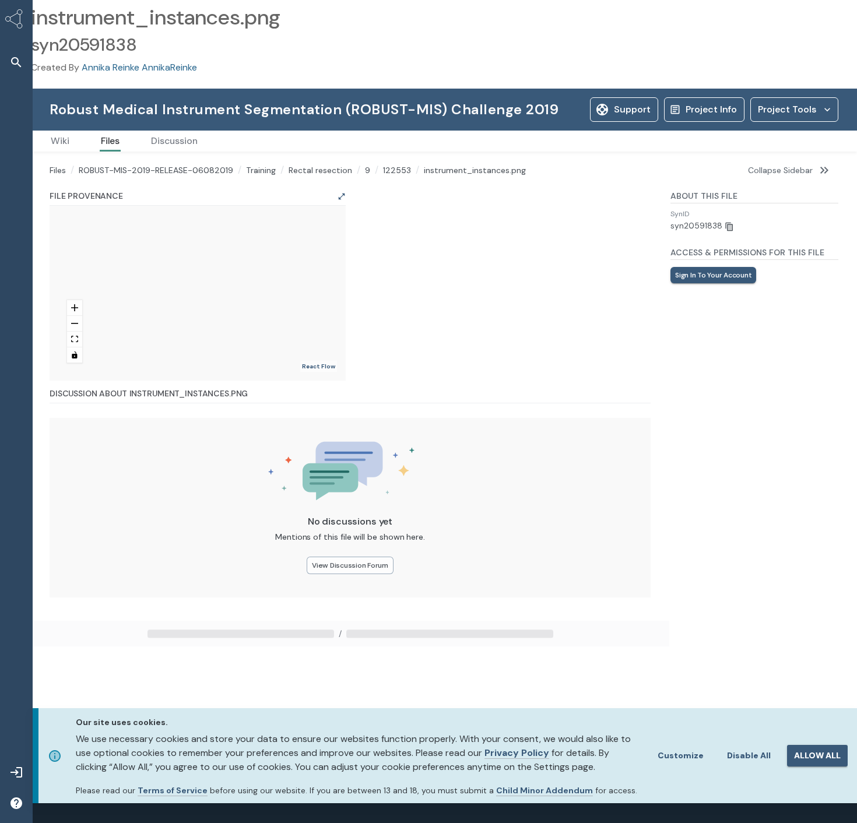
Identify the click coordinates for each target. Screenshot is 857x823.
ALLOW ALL (817, 755)
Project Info (684, 106)
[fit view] (74, 450)
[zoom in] (74, 419)
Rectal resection (320, 194)
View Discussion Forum (350, 676)
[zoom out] (74, 434)
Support (605, 106)
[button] (16, 62)
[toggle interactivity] (74, 466)
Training (261, 194)
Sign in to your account (713, 299)
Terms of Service (173, 790)
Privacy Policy (516, 753)
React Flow (318, 477)
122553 (397, 194)
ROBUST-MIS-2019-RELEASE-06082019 (156, 194)
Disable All (749, 755)
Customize (681, 755)
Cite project (770, 106)
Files (58, 194)
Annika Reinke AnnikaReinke (139, 67)
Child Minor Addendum (544, 790)
